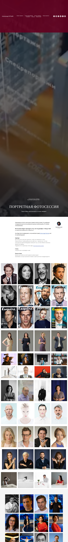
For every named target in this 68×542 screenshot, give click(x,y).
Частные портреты (37, 15)
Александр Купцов (44, 233)
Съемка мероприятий (29, 15)
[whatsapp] (56, 16)
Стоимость (28, 16)
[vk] (54, 16)
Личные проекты (46, 15)
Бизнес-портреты (20, 15)
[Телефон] (63, 16)
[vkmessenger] (65, 16)
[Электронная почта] (60, 16)
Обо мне (33, 16)
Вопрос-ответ (38, 16)
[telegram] (58, 16)
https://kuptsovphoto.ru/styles (38, 245)
